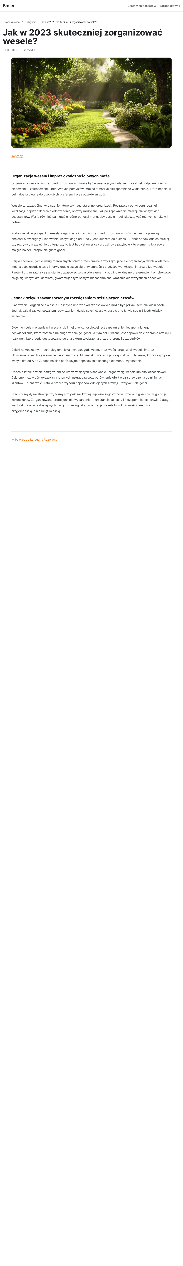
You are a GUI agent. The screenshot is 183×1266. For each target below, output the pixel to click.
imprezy (17, 156)
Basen (9, 5)
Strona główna (170, 6)
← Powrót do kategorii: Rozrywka (34, 439)
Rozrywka (31, 21)
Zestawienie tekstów (142, 6)
